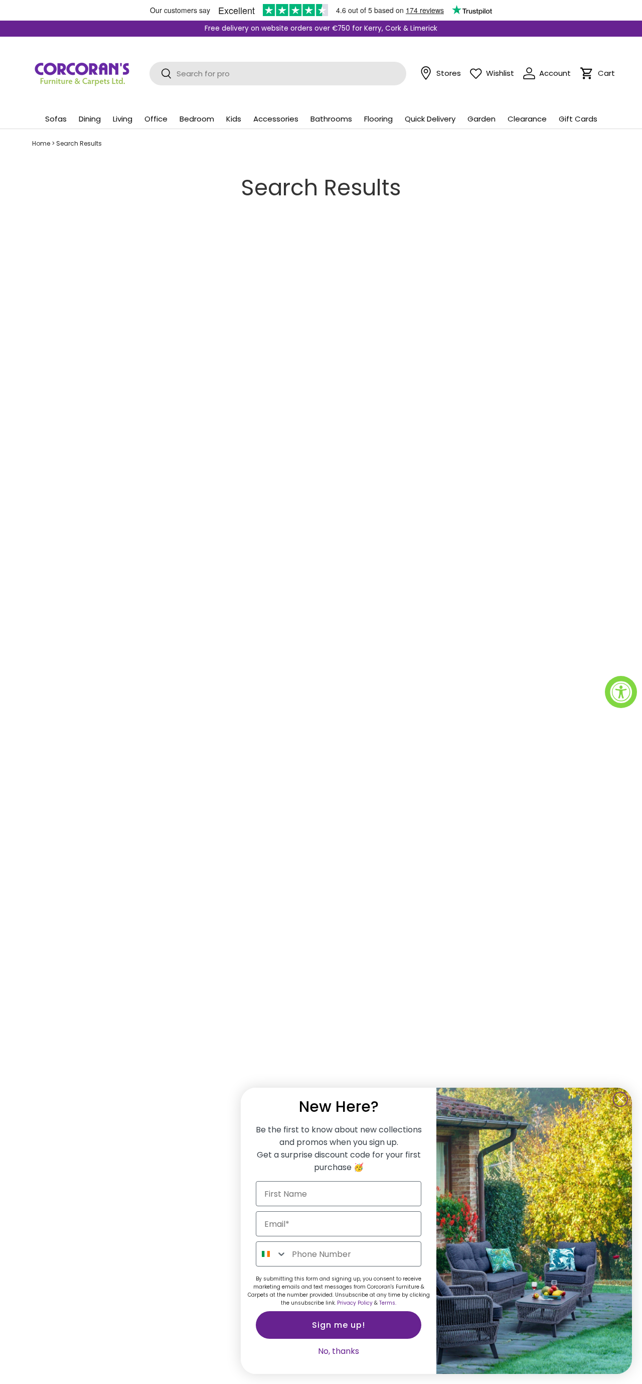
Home (41, 143)
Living (122, 118)
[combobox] (271, 1254)
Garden (481, 118)
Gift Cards (578, 118)
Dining (90, 118)
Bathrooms (331, 118)
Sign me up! (338, 1325)
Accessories (275, 118)
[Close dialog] (620, 1099)
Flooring (378, 118)
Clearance (527, 118)
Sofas (56, 118)
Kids (233, 118)
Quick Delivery (430, 118)
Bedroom (197, 118)
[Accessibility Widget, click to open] (621, 692)
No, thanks (338, 1351)
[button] (587, 73)
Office (156, 118)
